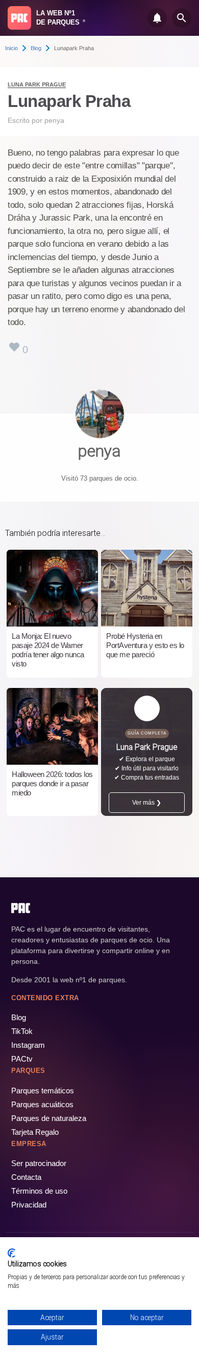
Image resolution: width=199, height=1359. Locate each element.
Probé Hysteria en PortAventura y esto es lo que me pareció (145, 645)
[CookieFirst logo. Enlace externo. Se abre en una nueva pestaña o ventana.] (11, 1253)
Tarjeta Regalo (35, 1132)
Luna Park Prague (37, 84)
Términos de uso (39, 1191)
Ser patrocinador (38, 1163)
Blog (36, 48)
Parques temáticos (42, 1090)
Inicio (11, 48)
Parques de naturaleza (48, 1118)
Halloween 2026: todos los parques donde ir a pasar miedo (52, 783)
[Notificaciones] (157, 18)
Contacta (26, 1177)
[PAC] (19, 18)
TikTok (22, 1031)
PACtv (22, 1058)
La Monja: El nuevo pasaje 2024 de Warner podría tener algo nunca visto (48, 650)
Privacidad (28, 1204)
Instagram (28, 1045)
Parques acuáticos (42, 1104)
